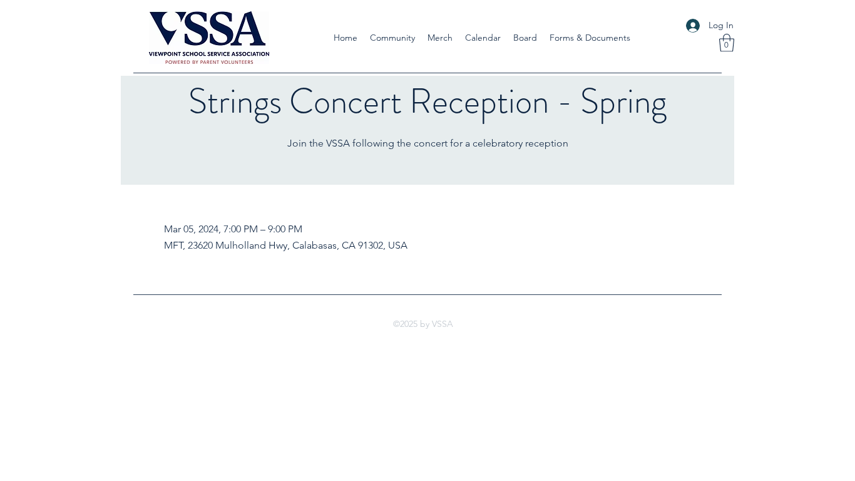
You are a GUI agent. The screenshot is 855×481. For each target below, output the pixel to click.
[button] (392, 37)
